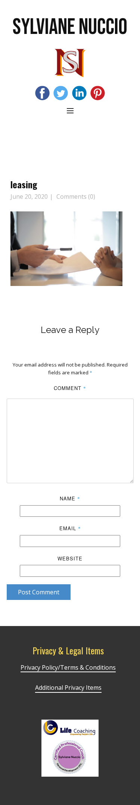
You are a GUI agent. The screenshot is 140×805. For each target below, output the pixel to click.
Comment (70, 388)
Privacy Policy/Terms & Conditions (68, 667)
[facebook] (42, 93)
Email (70, 528)
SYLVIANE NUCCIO (70, 27)
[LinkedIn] (79, 93)
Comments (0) (75, 196)
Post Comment (38, 592)
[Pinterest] (97, 93)
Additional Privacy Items (68, 687)
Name (70, 498)
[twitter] (60, 93)
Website (70, 558)
